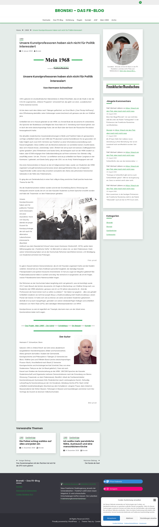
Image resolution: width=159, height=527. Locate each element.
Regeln (79, 20)
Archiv (114, 20)
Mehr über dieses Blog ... (128, 71)
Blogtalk (109, 222)
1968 (21, 39)
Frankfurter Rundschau (70, 484)
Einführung (70, 20)
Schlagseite (110, 234)
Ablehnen (129, 518)
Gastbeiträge (30, 437)
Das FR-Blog (58, 20)
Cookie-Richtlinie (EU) (24, 494)
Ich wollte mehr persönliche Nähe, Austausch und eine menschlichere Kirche (78, 444)
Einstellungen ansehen (148, 518)
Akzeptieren (111, 518)
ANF (95, 20)
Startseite (46, 20)
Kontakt (88, 20)
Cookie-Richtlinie (118, 523)
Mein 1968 (104, 20)
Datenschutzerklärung (131, 523)
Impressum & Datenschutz (26, 490)
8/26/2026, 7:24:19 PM (88, 484)
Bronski (38, 51)
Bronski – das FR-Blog (79, 10)
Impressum (142, 523)
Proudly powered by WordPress (64, 521)
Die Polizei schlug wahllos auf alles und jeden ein (35, 442)
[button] (155, 500)
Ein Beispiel (76, 326)
